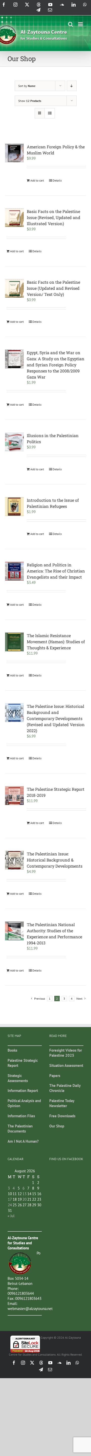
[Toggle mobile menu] (80, 24)
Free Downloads (62, 1115)
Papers (54, 1075)
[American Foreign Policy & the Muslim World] (14, 153)
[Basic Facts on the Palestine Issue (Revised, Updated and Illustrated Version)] (14, 217)
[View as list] (50, 113)
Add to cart (37, 180)
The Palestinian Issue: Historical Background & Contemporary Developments (54, 860)
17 (10, 1199)
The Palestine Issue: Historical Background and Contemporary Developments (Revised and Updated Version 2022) (56, 718)
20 (24, 1199)
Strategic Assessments (18, 1078)
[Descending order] (72, 86)
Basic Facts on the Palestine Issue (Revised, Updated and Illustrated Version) (53, 217)
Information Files (21, 1115)
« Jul (11, 1215)
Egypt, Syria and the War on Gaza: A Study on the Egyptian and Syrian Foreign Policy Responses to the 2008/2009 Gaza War (55, 365)
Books (12, 1050)
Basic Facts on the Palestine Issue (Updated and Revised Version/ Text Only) (53, 288)
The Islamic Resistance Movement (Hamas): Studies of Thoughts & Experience (56, 641)
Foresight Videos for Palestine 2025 (65, 1053)
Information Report (23, 1090)
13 (24, 1193)
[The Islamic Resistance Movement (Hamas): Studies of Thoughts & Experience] (14, 642)
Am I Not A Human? (23, 1141)
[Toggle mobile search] (70, 24)
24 (10, 1204)
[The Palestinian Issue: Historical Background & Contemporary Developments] (14, 860)
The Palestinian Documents (20, 1129)
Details (57, 180)
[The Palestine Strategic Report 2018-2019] (14, 795)
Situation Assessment (66, 1065)
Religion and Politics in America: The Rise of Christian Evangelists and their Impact (56, 571)
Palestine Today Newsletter (61, 1103)
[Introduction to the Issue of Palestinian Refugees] (14, 506)
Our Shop (56, 1126)
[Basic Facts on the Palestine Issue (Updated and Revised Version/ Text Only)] (14, 288)
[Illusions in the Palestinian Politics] (14, 442)
